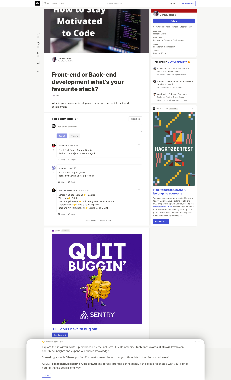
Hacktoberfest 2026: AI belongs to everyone (169, 191)
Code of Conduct (89, 220)
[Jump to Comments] (38, 45)
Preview (74, 136)
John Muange (64, 58)
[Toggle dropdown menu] (139, 145)
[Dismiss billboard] (199, 342)
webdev (57, 95)
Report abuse (105, 220)
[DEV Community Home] (37, 3)
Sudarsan (63, 145)
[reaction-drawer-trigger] (38, 35)
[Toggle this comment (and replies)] (54, 150)
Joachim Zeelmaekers (69, 190)
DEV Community (177, 61)
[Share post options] (38, 71)
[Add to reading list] (38, 54)
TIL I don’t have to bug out (75, 329)
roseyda (62, 168)
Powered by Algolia (114, 3)
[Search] (44, 3)
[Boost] (38, 62)
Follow (174, 21)
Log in (172, 3)
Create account (187, 3)
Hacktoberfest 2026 (162, 206)
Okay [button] (46, 375)
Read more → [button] (60, 335)
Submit (61, 136)
